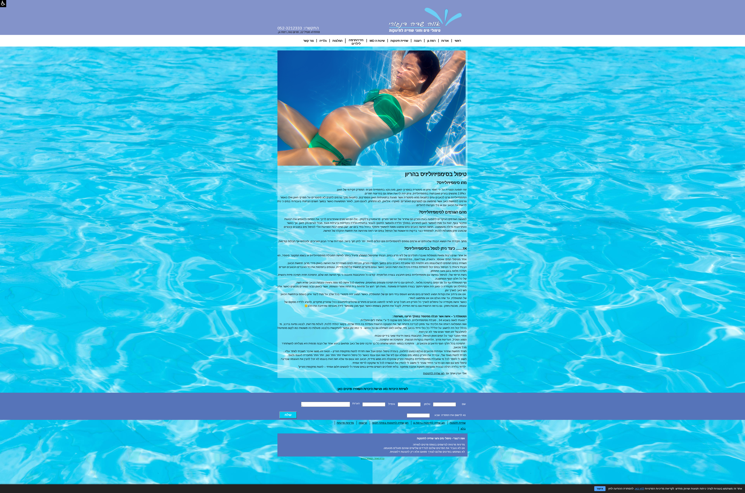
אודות (445, 40)
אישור (600, 488)
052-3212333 (289, 28)
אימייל (391, 403)
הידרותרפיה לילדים (356, 40)
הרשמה (363, 422)
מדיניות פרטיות (345, 422)
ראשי (458, 40)
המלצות (337, 40)
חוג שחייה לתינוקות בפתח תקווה (390, 422)
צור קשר (308, 40)
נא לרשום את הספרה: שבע (450, 415)
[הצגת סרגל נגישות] (3, 3)
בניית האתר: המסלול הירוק (372, 458)
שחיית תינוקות (399, 40)
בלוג (463, 428)
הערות (356, 403)
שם (464, 403)
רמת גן (431, 40)
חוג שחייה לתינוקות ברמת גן (429, 422)
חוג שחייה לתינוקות (433, 373)
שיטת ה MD (377, 40)
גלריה (323, 40)
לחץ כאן (639, 488)
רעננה (417, 40)
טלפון (427, 403)
